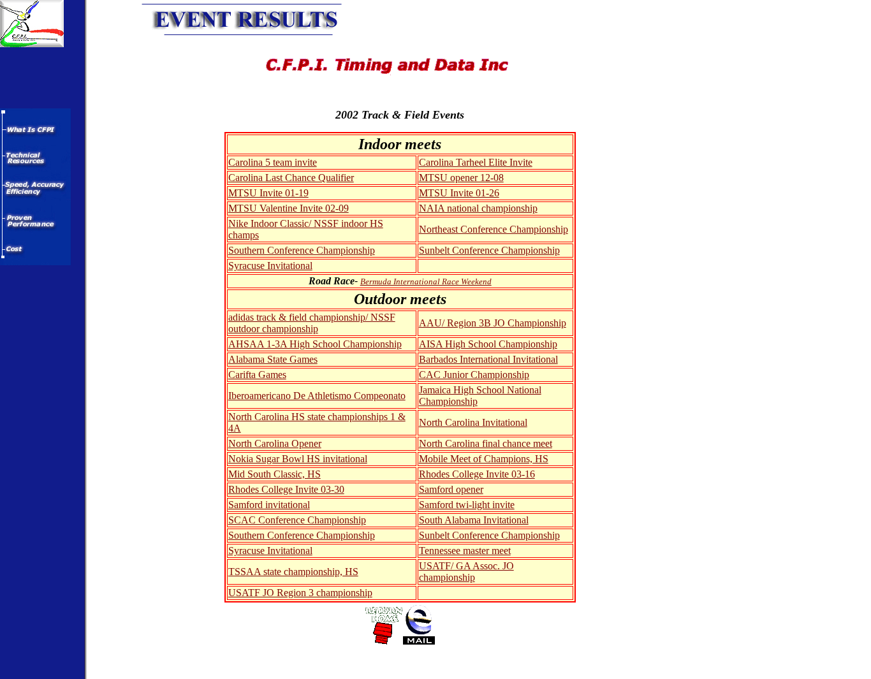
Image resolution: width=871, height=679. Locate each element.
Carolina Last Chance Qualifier (291, 177)
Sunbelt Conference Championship (489, 250)
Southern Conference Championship (301, 250)
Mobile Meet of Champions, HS (483, 458)
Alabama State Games (273, 359)
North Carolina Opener (274, 443)
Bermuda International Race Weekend (426, 281)
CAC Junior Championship (474, 374)
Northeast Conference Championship (493, 229)
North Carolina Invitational (473, 422)
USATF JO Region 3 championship (300, 592)
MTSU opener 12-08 (461, 177)
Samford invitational (269, 504)
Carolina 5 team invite (272, 162)
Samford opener (451, 489)
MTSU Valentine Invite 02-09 (288, 208)
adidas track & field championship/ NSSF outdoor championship (311, 323)
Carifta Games (257, 374)
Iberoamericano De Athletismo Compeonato (317, 395)
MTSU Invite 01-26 (459, 192)
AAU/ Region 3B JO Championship (492, 323)
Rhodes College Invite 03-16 (477, 474)
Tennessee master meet (465, 550)
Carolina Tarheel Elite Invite (475, 162)
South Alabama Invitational (474, 520)
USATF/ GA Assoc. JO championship (466, 571)
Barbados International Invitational (488, 359)
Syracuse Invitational (270, 265)
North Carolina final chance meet (485, 443)
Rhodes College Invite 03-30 (286, 489)
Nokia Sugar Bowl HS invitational (297, 458)
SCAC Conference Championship (297, 520)
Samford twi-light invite (467, 504)
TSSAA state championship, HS (293, 571)
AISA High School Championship (488, 344)
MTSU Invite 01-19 (268, 192)
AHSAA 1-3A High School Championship (315, 344)
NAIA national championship (478, 208)
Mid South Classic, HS (274, 474)
